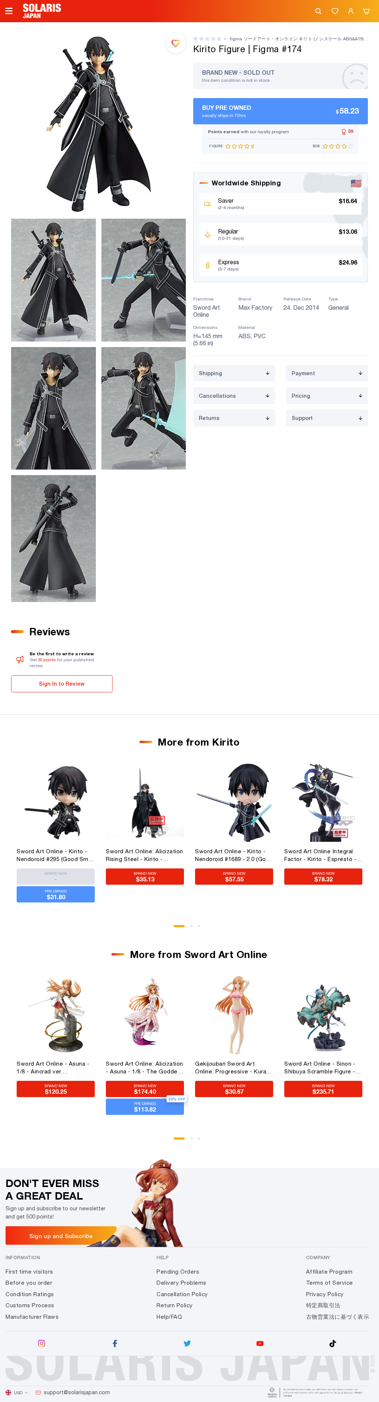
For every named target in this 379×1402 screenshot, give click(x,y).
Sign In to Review (61, 683)
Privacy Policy (325, 1294)
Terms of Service (329, 1283)
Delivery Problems (182, 1283)
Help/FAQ (169, 1317)
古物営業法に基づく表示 (337, 1317)
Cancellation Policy (182, 1294)
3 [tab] (201, 928)
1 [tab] (177, 928)
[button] (207, 38)
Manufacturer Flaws (32, 1317)
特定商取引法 (323, 1305)
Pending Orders (178, 1271)
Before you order (29, 1283)
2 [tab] (194, 928)
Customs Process (30, 1305)
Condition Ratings (30, 1294)
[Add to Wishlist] (176, 43)
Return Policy (175, 1305)
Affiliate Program (329, 1271)
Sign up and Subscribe (61, 1236)
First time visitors (29, 1271)
